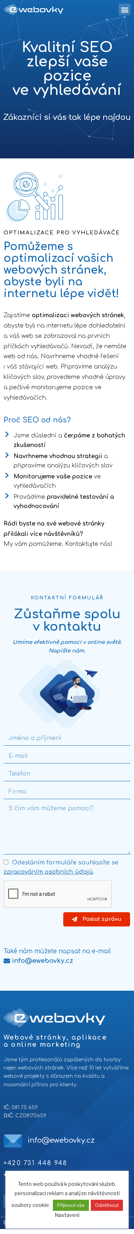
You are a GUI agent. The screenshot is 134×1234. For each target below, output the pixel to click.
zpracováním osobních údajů (48, 872)
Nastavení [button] (67, 1215)
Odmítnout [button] (107, 1205)
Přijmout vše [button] (71, 1205)
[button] (38, 961)
